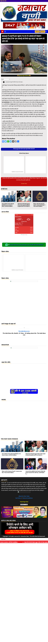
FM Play (37, 31)
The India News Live (24, 331)
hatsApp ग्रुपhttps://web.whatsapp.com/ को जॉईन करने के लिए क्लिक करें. (26, 244)
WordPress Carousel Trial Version (16, 171)
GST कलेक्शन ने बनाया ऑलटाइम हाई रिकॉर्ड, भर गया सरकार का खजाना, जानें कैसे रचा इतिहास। (8, 205)
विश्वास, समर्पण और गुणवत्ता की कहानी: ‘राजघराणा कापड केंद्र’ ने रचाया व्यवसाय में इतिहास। (39, 205)
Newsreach (42, 536)
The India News (34, 536)
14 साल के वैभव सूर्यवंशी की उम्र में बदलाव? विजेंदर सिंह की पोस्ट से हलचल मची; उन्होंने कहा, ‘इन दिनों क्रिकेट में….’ (35, 473)
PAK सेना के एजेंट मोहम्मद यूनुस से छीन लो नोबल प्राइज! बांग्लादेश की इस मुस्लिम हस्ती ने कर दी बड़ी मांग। (24, 205)
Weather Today (24, 234)
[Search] (46, 31)
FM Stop (42, 31)
